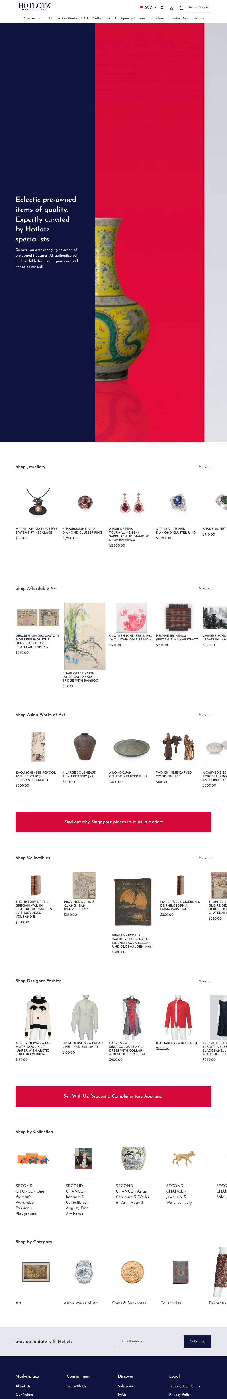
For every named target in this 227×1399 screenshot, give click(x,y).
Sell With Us (76, 1386)
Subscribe (197, 1341)
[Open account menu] (171, 8)
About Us (23, 1386)
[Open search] (162, 8)
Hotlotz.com (198, 7)
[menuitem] (199, 18)
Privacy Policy (180, 1395)
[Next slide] (206, 512)
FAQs (122, 1395)
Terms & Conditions (184, 1386)
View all (205, 467)
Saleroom (125, 1386)
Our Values (24, 1395)
